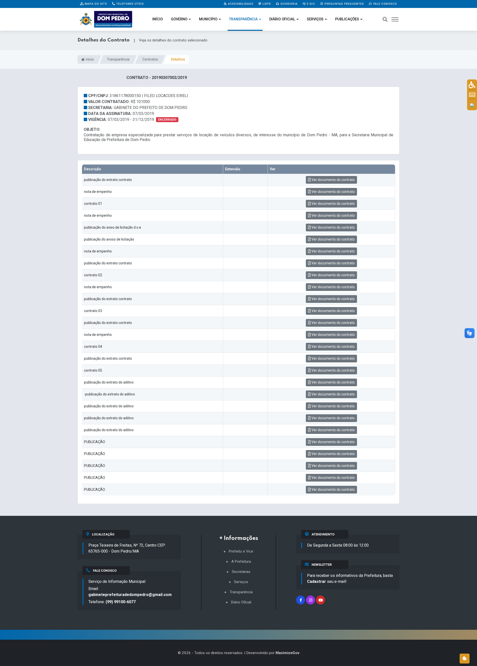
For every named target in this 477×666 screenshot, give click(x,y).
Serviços (315, 19)
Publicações (347, 19)
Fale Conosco (384, 3)
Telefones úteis (129, 3)
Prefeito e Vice (241, 551)
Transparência (243, 19)
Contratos (150, 59)
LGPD (266, 3)
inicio (89, 59)
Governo (179, 19)
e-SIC (310, 3)
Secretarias (241, 572)
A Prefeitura (241, 561)
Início (157, 19)
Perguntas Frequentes (343, 3)
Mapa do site (95, 3)
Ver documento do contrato (333, 180)
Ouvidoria (288, 3)
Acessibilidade (240, 3)
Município (208, 19)
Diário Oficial (282, 19)
